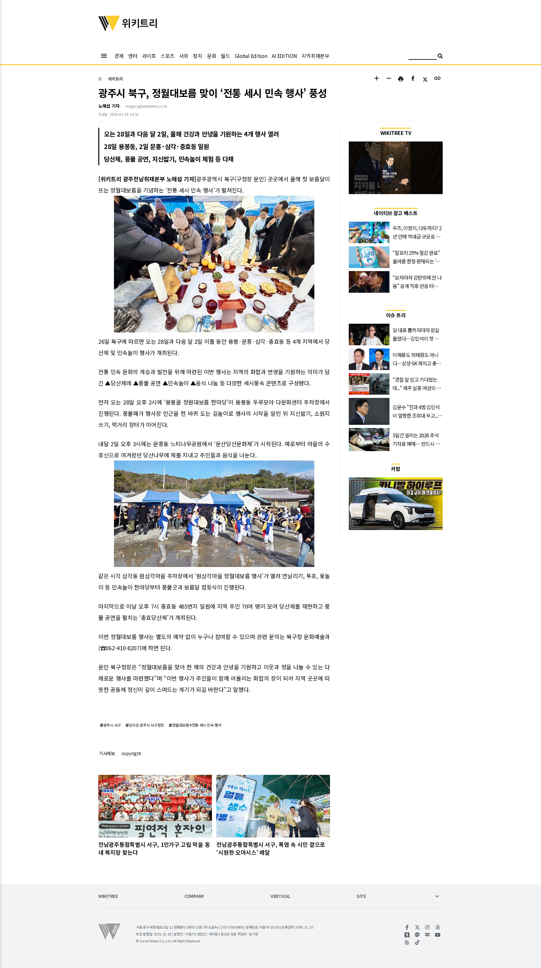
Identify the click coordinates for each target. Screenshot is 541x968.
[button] (376, 79)
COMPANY (194, 896)
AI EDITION (284, 55)
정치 (197, 55)
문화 (211, 55)
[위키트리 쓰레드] (438, 927)
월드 (225, 55)
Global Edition (251, 55)
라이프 (149, 55)
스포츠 (167, 55)
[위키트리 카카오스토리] (407, 935)
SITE (361, 896)
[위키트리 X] (417, 927)
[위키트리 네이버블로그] (427, 935)
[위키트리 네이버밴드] (407, 942)
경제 (118, 55)
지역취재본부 (315, 55)
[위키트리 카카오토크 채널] (417, 935)
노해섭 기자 (108, 106)
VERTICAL (280, 896)
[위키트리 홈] (109, 29)
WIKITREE (108, 896)
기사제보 (107, 753)
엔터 (132, 55)
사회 (183, 55)
